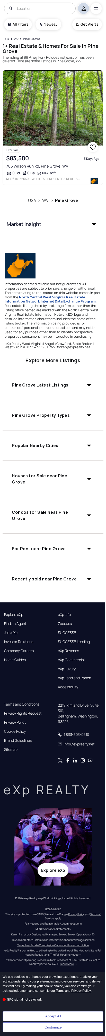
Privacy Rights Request (22, 713)
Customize (53, 1027)
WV (45, 200)
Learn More (67, 964)
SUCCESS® (67, 632)
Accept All (53, 1016)
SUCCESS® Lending (74, 642)
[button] (53, 224)
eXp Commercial (71, 660)
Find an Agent (15, 623)
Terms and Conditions (21, 704)
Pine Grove (66, 200)
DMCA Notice (53, 909)
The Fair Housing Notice (64, 954)
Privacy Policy (15, 722)
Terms (60, 991)
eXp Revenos (68, 651)
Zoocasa (65, 623)
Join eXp (10, 632)
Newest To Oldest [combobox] (51, 24)
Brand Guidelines (18, 740)
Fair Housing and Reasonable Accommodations (53, 923)
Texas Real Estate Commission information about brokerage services (53, 940)
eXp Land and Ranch (74, 678)
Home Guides (15, 660)
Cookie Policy (15, 731)
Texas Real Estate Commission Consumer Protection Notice (53, 945)
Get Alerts (89, 24)
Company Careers (19, 651)
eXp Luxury (67, 669)
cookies (19, 977)
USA (32, 200)
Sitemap (10, 749)
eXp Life (64, 614)
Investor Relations (18, 642)
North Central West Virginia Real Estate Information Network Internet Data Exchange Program (50, 299)
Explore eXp (13, 614)
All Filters (20, 24)
